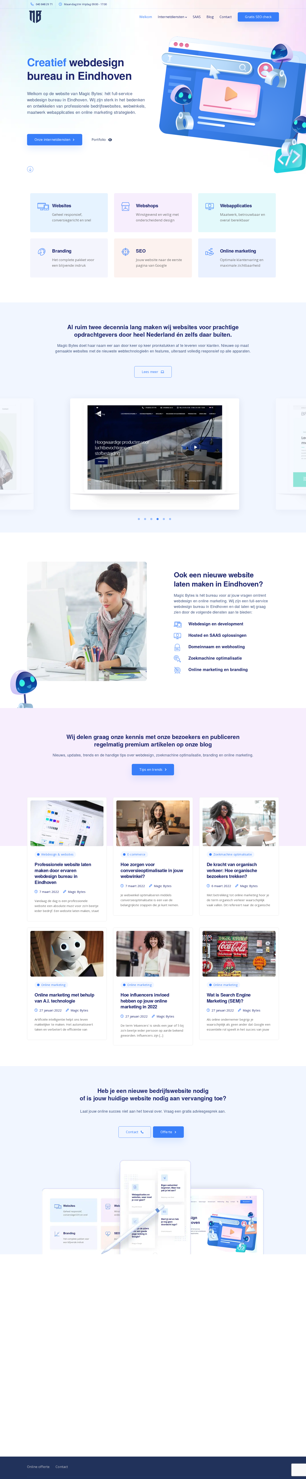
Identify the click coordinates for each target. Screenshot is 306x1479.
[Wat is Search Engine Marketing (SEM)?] (239, 952)
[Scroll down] (30, 169)
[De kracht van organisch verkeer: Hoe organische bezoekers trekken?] (239, 821)
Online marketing (53, 985)
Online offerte (38, 1466)
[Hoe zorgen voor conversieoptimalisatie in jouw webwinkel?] (153, 821)
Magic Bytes (77, 892)
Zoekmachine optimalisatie (232, 854)
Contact (226, 17)
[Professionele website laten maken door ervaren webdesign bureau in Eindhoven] (67, 821)
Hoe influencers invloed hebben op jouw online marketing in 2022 (145, 1000)
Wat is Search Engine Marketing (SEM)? (229, 997)
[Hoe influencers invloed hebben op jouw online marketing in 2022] (153, 952)
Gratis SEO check (258, 17)
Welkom (145, 17)
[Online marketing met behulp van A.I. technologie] (67, 952)
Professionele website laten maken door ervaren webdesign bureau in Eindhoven (63, 873)
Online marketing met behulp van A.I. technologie (64, 997)
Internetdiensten (171, 17)
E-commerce (136, 854)
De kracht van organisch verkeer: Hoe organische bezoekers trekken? (232, 870)
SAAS (197, 17)
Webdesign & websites (57, 854)
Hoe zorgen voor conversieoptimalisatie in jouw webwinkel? (152, 870)
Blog (210, 17)
